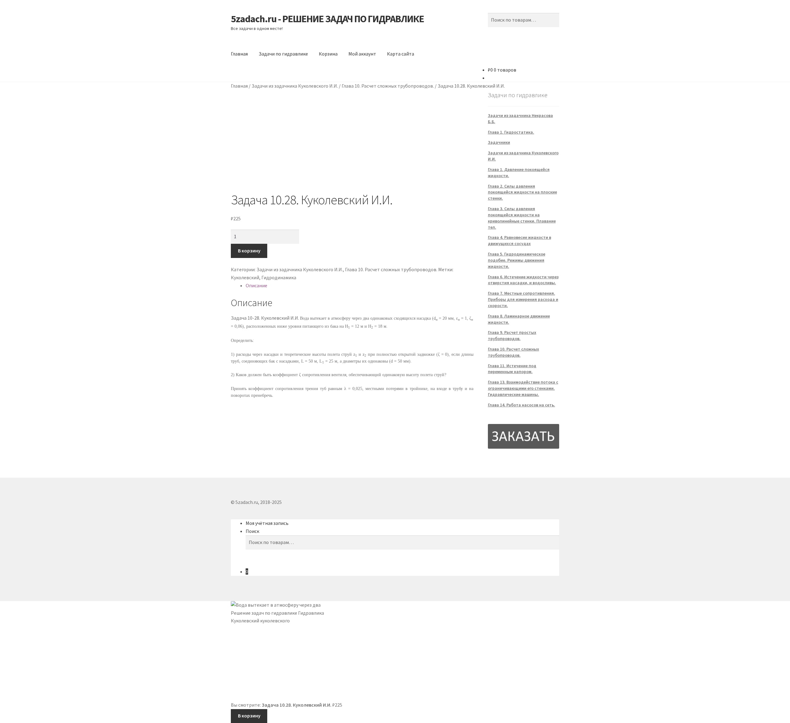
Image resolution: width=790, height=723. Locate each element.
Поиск (252, 531)
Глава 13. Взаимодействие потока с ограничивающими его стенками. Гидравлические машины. (523, 388)
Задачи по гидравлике (283, 54)
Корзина (328, 54)
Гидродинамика (278, 277)
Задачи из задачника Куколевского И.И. (295, 86)
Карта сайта (400, 54)
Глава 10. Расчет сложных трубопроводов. (388, 86)
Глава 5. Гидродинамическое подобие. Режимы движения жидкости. (516, 260)
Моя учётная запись (267, 523)
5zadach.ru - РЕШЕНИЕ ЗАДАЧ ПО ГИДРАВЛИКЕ (327, 19)
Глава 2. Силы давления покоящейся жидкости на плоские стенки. (522, 192)
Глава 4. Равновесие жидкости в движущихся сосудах (519, 240)
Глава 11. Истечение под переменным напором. (512, 369)
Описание (256, 285)
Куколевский (245, 277)
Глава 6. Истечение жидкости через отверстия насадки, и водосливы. (523, 280)
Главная (239, 54)
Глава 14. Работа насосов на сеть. (521, 405)
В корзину (249, 250)
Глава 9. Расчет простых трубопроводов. (512, 335)
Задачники (499, 142)
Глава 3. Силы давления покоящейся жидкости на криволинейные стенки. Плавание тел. (522, 218)
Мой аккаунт (362, 54)
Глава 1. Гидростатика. (511, 132)
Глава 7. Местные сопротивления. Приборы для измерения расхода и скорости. (523, 299)
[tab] (359, 286)
